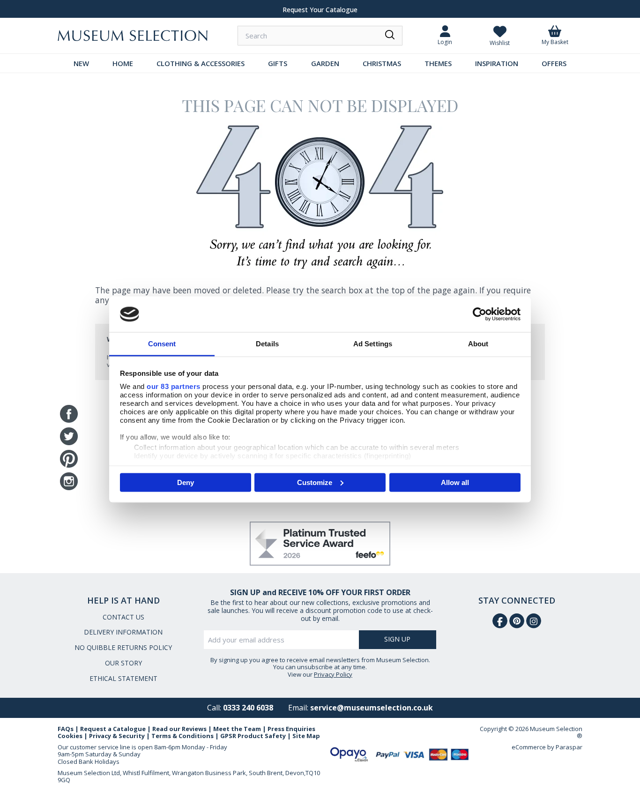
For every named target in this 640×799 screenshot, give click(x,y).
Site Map (306, 736)
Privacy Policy (333, 674)
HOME (122, 63)
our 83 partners (174, 386)
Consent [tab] (162, 344)
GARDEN (325, 63)
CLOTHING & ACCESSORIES (200, 63)
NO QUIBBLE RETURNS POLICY (123, 647)
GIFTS (277, 63)
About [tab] (478, 344)
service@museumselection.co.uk (371, 707)
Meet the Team (237, 728)
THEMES (438, 63)
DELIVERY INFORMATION (123, 631)
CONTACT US (123, 616)
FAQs (66, 728)
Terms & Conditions (182, 736)
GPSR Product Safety (253, 736)
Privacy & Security (117, 736)
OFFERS (554, 63)
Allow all (455, 482)
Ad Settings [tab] (372, 344)
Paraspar (569, 747)
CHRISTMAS (382, 63)
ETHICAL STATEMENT (123, 678)
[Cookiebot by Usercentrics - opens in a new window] (480, 314)
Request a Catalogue (113, 728)
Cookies (70, 736)
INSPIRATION (496, 63)
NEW (81, 63)
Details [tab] (267, 344)
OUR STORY (123, 662)
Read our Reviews (179, 728)
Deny (185, 482)
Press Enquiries (291, 728)
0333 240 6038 (248, 707)
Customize (314, 482)
